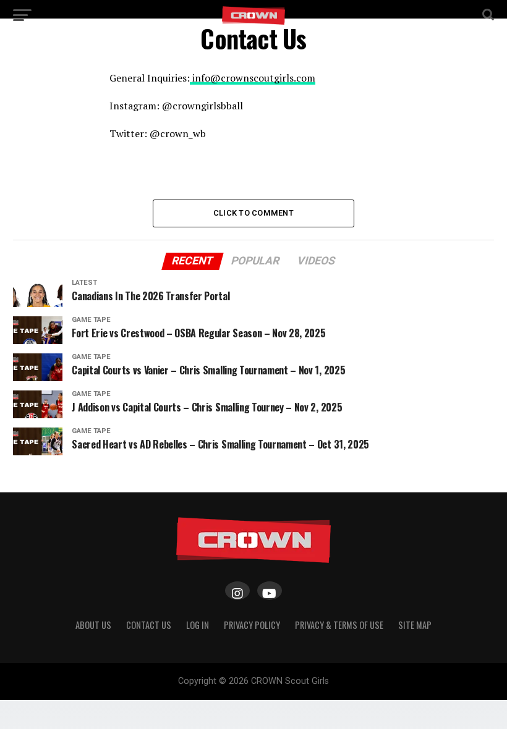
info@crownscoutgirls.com (252, 78)
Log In (197, 624)
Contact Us (148, 624)
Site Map (415, 624)
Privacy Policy (252, 624)
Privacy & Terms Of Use (339, 624)
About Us (93, 624)
